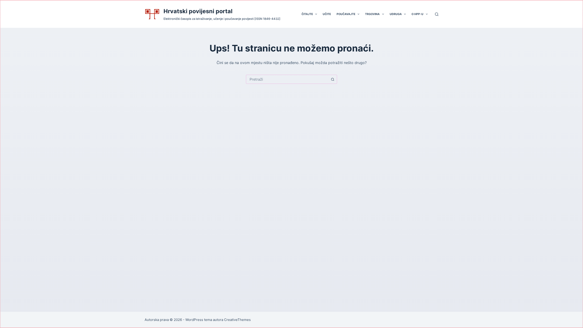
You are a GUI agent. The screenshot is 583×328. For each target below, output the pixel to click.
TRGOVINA (372, 14)
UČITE (327, 14)
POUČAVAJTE (346, 14)
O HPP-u (417, 14)
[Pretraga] (436, 14)
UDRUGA (396, 14)
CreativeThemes (237, 320)
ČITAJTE (307, 14)
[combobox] (287, 79)
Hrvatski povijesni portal (198, 11)
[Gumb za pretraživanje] (332, 79)
